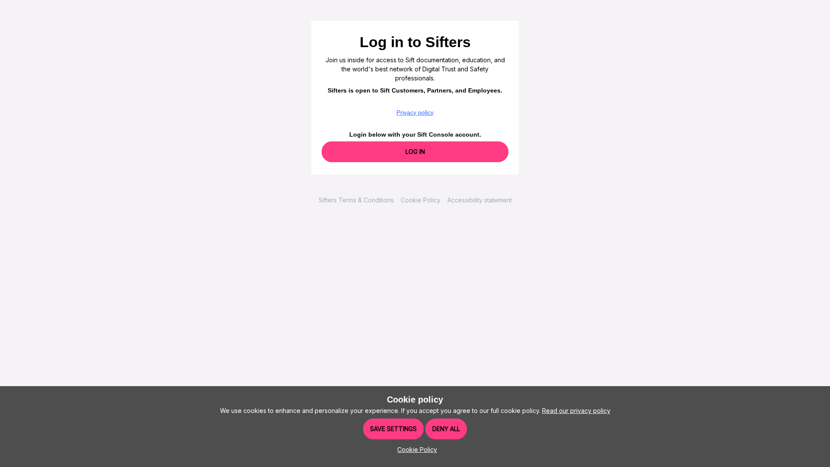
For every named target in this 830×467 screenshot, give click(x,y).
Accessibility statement (479, 200)
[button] (415, 449)
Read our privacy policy (576, 410)
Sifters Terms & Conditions (356, 200)
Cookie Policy (421, 200)
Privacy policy (415, 112)
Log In (415, 151)
